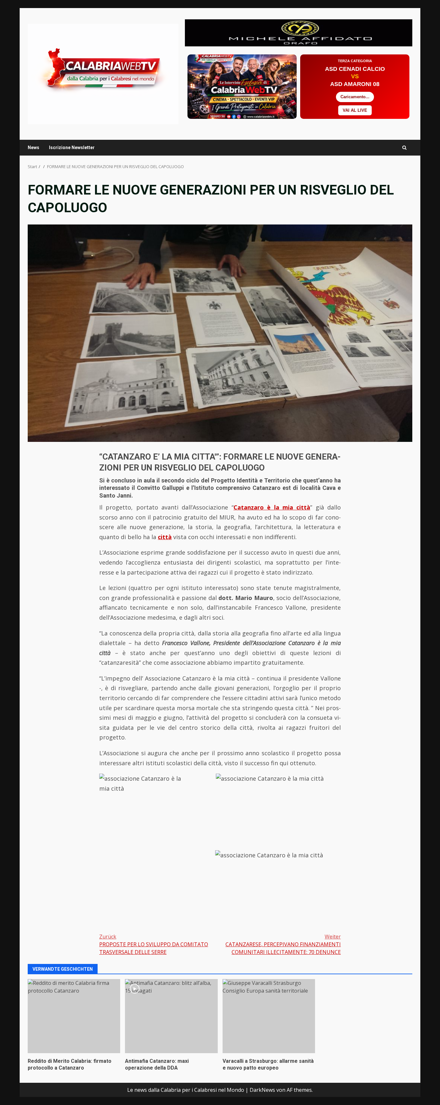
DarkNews (262, 1089)
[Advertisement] (298, 32)
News (33, 147)
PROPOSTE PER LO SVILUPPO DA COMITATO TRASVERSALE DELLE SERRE (153, 944)
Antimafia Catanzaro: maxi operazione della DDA (171, 1016)
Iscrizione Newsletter (72, 147)
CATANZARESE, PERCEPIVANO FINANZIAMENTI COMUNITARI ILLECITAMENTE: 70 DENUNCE (283, 944)
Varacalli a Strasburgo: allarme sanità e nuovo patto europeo (269, 1016)
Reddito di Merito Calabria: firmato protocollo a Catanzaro (74, 1016)
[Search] (404, 147)
